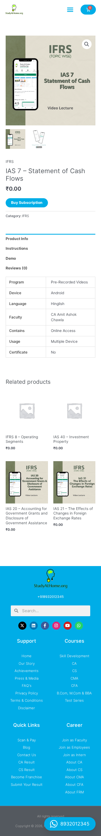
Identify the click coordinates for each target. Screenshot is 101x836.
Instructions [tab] (17, 248)
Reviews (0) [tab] (16, 268)
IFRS (10, 161)
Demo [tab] (11, 258)
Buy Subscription (27, 202)
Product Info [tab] (17, 239)
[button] (70, 9)
